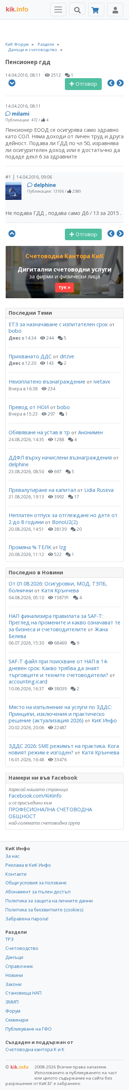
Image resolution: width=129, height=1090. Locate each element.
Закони (13, 984)
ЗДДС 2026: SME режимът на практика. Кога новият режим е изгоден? (64, 749)
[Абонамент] (96, 9)
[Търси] (77, 9)
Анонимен (90, 432)
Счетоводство (21, 948)
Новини (14, 975)
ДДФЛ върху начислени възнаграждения (60, 457)
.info (17, 9)
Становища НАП (23, 993)
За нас (12, 856)
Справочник (19, 966)
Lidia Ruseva (99, 489)
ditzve (67, 356)
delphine (45, 184)
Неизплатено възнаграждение (47, 381)
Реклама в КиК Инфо (28, 865)
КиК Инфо (104, 720)
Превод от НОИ (29, 407)
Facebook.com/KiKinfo (35, 795)
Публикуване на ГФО (28, 1029)
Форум (12, 1011)
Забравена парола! (26, 918)
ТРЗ (9, 939)
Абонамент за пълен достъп (38, 891)
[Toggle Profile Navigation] (115, 9)
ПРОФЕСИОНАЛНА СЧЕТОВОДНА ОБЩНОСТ (50, 813)
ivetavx (102, 381)
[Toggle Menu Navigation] (58, 9)
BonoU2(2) (65, 522)
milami (20, 113)
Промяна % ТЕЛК (30, 547)
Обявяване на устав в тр (40, 432)
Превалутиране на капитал (42, 489)
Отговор (85, 83)
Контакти (16, 874)
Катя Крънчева (60, 590)
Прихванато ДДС (30, 356)
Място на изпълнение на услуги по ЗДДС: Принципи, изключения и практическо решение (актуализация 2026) (60, 714)
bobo (15, 330)
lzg (62, 547)
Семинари (16, 1020)
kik (17, 1067)
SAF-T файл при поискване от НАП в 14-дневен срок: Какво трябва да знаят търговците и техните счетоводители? (58, 668)
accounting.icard (28, 681)
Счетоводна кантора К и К (34, 1049)
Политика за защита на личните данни (49, 900)
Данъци (14, 957)
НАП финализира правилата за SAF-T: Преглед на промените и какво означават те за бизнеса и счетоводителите (64, 623)
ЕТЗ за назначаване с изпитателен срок (58, 324)
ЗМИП (12, 1002)
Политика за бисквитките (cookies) (44, 909)
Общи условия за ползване (36, 882)
